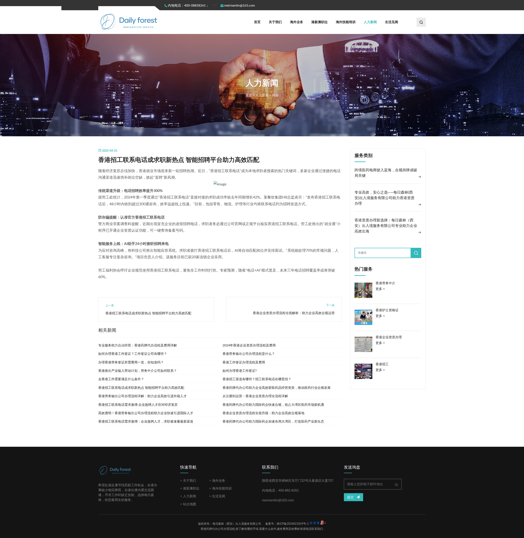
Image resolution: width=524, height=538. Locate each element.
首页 (257, 22)
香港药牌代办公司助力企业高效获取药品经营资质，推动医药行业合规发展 (276, 387)
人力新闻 (370, 22)
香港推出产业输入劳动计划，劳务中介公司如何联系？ (137, 370)
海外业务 (296, 22)
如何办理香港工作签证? (239, 370)
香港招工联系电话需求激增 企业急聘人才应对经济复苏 (138, 404)
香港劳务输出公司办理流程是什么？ (248, 353)
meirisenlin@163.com (239, 5)
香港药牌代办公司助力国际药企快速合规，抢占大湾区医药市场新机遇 (273, 404)
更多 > (380, 289)
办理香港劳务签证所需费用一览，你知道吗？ (131, 362)
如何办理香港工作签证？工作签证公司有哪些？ (132, 353)
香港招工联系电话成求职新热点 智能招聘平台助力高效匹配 (148, 313)
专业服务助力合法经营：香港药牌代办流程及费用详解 (137, 345)
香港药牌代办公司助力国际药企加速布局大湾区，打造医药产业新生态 (273, 421)
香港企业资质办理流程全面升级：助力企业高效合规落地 (263, 413)
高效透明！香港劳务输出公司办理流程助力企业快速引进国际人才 (145, 413)
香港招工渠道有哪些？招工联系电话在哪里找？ (256, 379)
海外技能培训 (346, 22)
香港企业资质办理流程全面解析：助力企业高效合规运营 (294, 313)
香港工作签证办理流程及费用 (243, 362)
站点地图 (189, 504)
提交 (351, 497)
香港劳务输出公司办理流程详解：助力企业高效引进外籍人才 (142, 396)
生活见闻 (391, 22)
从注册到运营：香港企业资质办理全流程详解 (255, 396)
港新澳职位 (319, 22)
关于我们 (275, 22)
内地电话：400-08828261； (188, 5)
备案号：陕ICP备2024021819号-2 (287, 523)
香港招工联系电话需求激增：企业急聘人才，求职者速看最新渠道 (145, 421)
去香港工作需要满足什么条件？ (121, 379)
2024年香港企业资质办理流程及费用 (249, 345)
